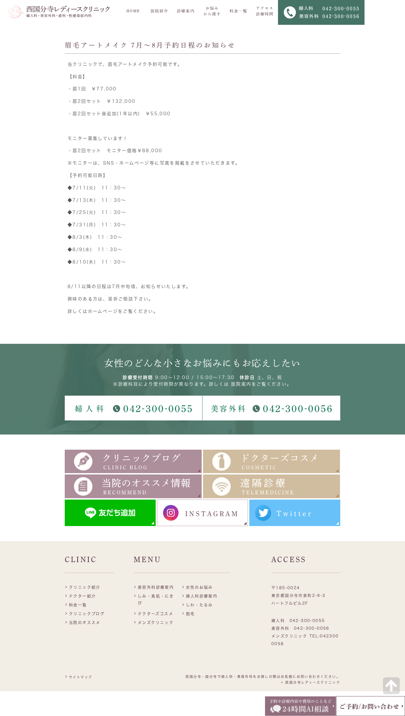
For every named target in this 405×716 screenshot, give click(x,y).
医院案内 (241, 384)
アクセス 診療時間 (265, 11)
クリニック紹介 (85, 587)
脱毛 (190, 614)
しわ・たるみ (199, 605)
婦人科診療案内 (202, 596)
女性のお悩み (199, 587)
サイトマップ (80, 677)
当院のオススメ (85, 622)
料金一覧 (238, 11)
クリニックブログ (87, 614)
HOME (133, 11)
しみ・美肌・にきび (156, 599)
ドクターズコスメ (155, 614)
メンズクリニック (156, 622)
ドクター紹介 (82, 596)
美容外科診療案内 (156, 587)
